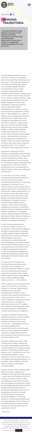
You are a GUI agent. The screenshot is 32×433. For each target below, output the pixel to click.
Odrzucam (26, 430)
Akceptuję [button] (18, 430)
